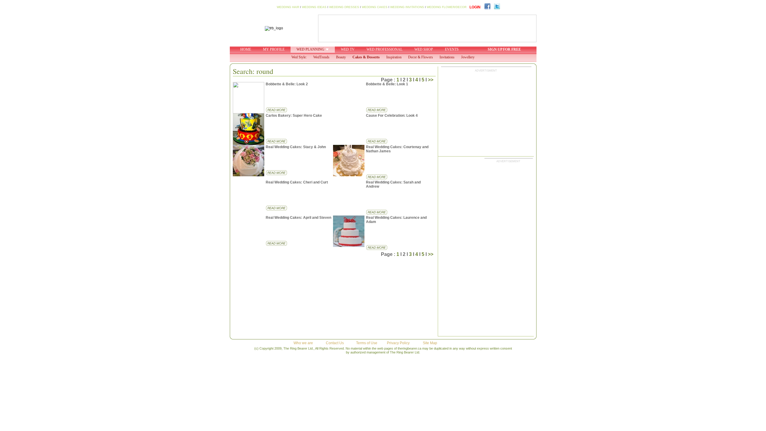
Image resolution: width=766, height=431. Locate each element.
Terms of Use (366, 343)
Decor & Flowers (420, 57)
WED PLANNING (310, 49)
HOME (245, 49)
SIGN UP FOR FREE (504, 49)
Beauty (341, 57)
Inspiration (394, 57)
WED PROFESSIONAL (384, 49)
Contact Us (335, 343)
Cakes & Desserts (366, 57)
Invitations (447, 57)
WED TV (348, 49)
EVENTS (452, 49)
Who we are (303, 343)
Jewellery (468, 57)
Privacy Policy (398, 343)
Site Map (430, 343)
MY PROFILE (274, 49)
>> (430, 79)
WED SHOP (423, 49)
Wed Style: (299, 57)
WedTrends (321, 57)
